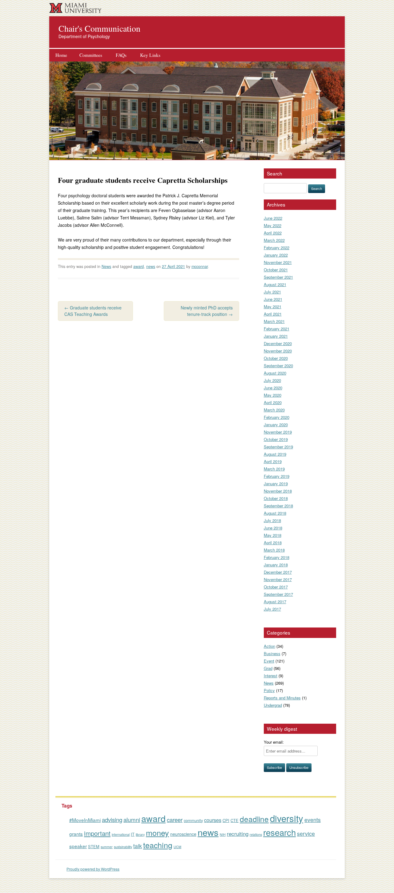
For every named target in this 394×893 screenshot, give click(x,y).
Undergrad (273, 705)
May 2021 (272, 306)
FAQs (121, 55)
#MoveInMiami (85, 819)
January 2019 (276, 483)
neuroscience (183, 834)
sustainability (123, 846)
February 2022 (276, 247)
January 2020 (276, 424)
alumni (131, 819)
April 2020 (273, 402)
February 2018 (276, 557)
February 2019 (276, 476)
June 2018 (273, 528)
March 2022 (274, 240)
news (150, 266)
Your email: (274, 742)
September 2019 (278, 447)
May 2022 (272, 225)
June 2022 (273, 218)
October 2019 (276, 439)
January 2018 (276, 565)
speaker (78, 846)
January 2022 (276, 255)
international (121, 834)
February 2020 (276, 417)
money (157, 832)
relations (256, 834)
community (193, 820)
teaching (157, 844)
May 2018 (272, 535)
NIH (223, 834)
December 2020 (278, 343)
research (279, 832)
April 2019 (273, 461)
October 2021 (276, 270)
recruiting (237, 833)
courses (212, 820)
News (106, 266)
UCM (177, 846)
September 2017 (278, 594)
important (97, 833)
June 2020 (273, 388)
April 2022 (273, 233)
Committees (90, 55)
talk (137, 846)
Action (269, 646)
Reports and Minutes (282, 698)
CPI (226, 820)
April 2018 (273, 542)
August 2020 (275, 373)
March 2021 (274, 321)
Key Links (150, 55)
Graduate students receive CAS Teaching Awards (93, 311)
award (138, 266)
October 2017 (276, 587)
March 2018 (274, 550)
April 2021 (273, 314)
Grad (268, 668)
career (175, 819)
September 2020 (278, 365)
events (312, 820)
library (140, 834)
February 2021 (276, 329)
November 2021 (278, 262)
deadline (254, 818)
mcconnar (199, 266)
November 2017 (278, 579)
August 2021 (275, 284)
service (306, 833)
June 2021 (273, 299)
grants (76, 833)
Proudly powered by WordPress (92, 868)
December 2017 (278, 572)
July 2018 (272, 520)
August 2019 (275, 454)
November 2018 (278, 491)
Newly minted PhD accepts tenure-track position (207, 311)
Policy (269, 690)
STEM (93, 846)
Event (269, 661)
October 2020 (276, 358)
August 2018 (275, 513)
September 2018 (278, 506)
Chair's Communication (99, 28)
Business (272, 653)
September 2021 (278, 277)
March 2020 (274, 410)
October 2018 (276, 498)
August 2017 (275, 601)
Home (61, 55)
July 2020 (272, 380)
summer (107, 846)
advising (112, 819)
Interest (270, 676)
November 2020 (278, 351)
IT (133, 834)
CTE (235, 820)
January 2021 (276, 336)
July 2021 (272, 292)
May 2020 (272, 395)
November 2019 (278, 432)
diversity (286, 818)
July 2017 (272, 609)
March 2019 (274, 469)
